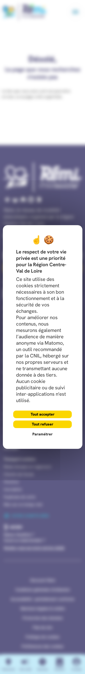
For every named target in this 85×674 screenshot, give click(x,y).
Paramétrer (42, 434)
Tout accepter (43, 414)
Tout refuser (42, 424)
